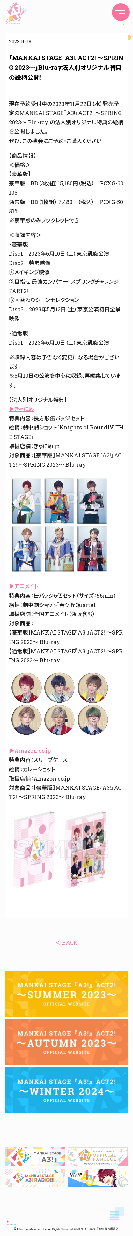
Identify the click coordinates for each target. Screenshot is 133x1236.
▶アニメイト (23, 586)
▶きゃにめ (21, 408)
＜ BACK (66, 942)
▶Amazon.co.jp (30, 750)
